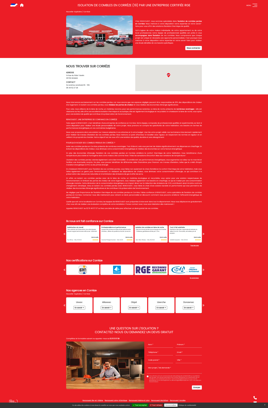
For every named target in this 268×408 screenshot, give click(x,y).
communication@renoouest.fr (180, 379)
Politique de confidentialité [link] (187, 405)
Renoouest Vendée (178, 400)
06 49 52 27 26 (72, 88)
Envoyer (196, 387)
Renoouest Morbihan (159, 400)
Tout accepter (140, 405)
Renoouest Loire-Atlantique (116, 400)
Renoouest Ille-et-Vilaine (92, 400)
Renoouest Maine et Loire (139, 400)
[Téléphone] (255, 398)
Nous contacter (193, 48)
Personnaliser (171, 405)
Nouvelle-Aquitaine (74, 11)
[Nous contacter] (13, 402)
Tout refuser (156, 405)
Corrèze (86, 11)
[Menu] (255, 5)
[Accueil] (14, 5)
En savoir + (79, 307)
